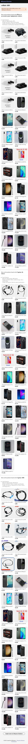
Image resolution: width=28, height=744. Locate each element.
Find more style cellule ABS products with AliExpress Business (11, 9)
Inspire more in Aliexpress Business (14, 733)
